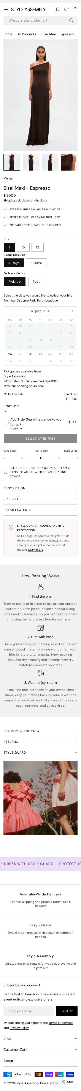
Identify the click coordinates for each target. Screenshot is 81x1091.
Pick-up (14, 281)
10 (23, 247)
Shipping (9, 200)
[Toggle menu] (6, 9)
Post (36, 281)
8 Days (36, 263)
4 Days (14, 263)
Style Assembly (27, 1083)
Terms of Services (61, 1023)
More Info (16, 428)
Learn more (35, 549)
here (41, 386)
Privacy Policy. (19, 1028)
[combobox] (40, 20)
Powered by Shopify (55, 1083)
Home (7, 34)
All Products (27, 34)
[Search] (71, 20)
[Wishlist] (66, 9)
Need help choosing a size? (31, 468)
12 (37, 247)
